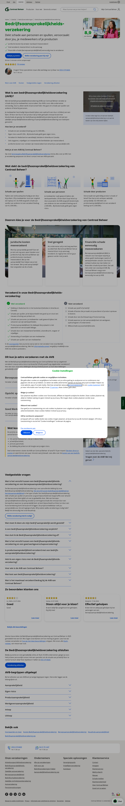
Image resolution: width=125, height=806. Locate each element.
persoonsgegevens (75, 385)
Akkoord (26, 433)
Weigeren (39, 433)
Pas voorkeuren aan (28, 428)
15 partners (54, 387)
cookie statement (94, 385)
